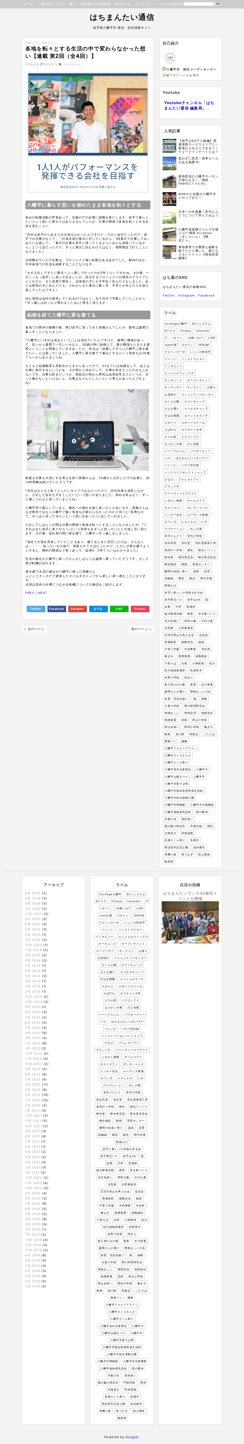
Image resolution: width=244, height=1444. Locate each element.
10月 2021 (33, 1126)
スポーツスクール (193, 422)
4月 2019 (32, 1281)
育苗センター (201, 564)
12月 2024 (33, 945)
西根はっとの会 (200, 691)
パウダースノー (200, 451)
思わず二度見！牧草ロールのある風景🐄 (198, 160)
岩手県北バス (173, 599)
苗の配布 (202, 812)
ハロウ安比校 (190, 465)
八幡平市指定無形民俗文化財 (184, 790)
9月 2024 (33, 955)
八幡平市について (51, 4)
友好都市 (199, 847)
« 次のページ (35, 629)
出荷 (184, 663)
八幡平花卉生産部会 (178, 769)
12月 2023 (33, 997)
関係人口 (170, 585)
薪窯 (193, 684)
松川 (212, 663)
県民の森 (190, 620)
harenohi (202, 330)
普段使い (187, 819)
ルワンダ (170, 521)
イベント (170, 359)
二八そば (209, 734)
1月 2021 (32, 1172)
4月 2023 (33, 1033)
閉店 (210, 826)
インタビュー (145, 4)
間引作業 (206, 578)
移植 (184, 564)
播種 (184, 741)
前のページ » (141, 629)
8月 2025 (33, 919)
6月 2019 (32, 1271)
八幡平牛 (202, 769)
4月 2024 (33, 981)
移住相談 (170, 564)
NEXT (42, 593)
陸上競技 (204, 854)
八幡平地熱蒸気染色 (178, 812)
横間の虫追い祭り (176, 571)
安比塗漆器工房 (205, 542)
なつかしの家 (173, 443)
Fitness (186, 330)
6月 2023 (33, 1022)
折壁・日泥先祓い (176, 698)
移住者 (169, 557)
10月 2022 (33, 1064)
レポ (204, 521)
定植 (184, 719)
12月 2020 (33, 1177)
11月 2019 (33, 1245)
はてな (98, 608)
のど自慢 (193, 443)
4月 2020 (33, 1219)
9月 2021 (32, 1131)
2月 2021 (32, 1167)
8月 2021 (32, 1136)
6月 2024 (33, 971)
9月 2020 (33, 1193)
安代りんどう (173, 535)
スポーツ (170, 422)
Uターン (187, 344)
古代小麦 (207, 620)
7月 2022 (33, 1079)
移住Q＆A (122, 4)
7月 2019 (32, 1266)
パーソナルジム (175, 451)
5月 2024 (33, 976)
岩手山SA (193, 599)
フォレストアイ (188, 479)
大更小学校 (172, 705)
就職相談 (201, 656)
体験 (204, 698)
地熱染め (207, 712)
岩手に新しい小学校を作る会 (184, 592)
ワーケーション (175, 528)
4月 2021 (32, 1157)
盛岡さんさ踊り (175, 691)
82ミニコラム (201, 323)
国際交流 (187, 642)
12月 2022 (33, 1053)
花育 (207, 571)
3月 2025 (33, 934)
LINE (119, 608)
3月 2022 (33, 1100)
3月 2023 (33, 1038)
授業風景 (184, 656)
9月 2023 (33, 1007)
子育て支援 (172, 649)
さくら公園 (172, 401)
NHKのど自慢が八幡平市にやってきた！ (197, 195)
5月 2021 (32, 1152)
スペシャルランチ (196, 415)
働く (72, 4)
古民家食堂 (185, 628)
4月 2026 (33, 898)
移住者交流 (185, 557)
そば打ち (170, 429)
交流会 (203, 635)
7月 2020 (33, 1203)
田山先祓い (172, 726)
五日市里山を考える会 (179, 635)
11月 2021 (33, 1121)
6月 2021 (32, 1146)
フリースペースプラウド (181, 493)
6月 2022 (33, 1084)
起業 (167, 606)
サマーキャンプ (194, 401)
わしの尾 (196, 528)
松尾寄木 (196, 670)
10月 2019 (33, 1250)
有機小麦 (170, 854)
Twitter (35, 608)
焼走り (188, 677)
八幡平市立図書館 (202, 804)
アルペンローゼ (175, 351)
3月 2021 (32, 1162)
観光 (192, 578)
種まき (169, 656)
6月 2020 (33, 1209)
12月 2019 (33, 1240)
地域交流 (190, 712)
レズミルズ (188, 521)
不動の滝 (170, 819)
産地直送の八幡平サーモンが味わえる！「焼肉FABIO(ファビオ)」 (198, 179)
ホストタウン (173, 507)
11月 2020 (33, 1183)
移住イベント (207, 550)
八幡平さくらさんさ (178, 755)
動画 (167, 734)
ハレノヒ (170, 465)
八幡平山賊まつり (176, 776)
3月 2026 (33, 903)
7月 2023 (33, 1017)
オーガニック (173, 380)
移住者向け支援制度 (96, 4)
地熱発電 (170, 719)
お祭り (211, 387)
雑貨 (201, 642)
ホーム (28, 4)
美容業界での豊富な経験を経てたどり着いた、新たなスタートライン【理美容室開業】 (198, 252)
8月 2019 (32, 1260)
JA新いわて (195, 337)
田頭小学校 (191, 726)
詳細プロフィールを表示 (181, 75)
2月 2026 (33, 909)
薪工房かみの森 (175, 684)
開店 (181, 578)
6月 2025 (33, 924)
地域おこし (172, 712)
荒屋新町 (170, 642)
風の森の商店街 (175, 826)
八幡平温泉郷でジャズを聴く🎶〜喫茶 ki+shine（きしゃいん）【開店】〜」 (198, 234)
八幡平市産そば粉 (176, 783)
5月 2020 (33, 1214)
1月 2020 (32, 1234)
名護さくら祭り (175, 840)
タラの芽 (170, 436)
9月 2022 (33, 1069)
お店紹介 (170, 394)
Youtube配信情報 (173, 4)
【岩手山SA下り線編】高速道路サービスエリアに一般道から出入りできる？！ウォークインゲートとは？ (198, 146)
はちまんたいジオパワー (192, 458)
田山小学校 (199, 719)
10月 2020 (33, 1188)
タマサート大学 (191, 429)
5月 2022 (33, 1090)
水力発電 (207, 684)
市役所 (205, 649)
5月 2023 (33, 1028)
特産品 (193, 734)
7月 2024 (33, 965)
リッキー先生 (173, 514)
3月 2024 (33, 986)
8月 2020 (33, 1198)
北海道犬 (170, 833)
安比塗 (185, 542)
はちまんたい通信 (122, 17)
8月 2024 (33, 960)
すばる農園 (172, 415)
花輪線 (169, 578)
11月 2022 (33, 1059)
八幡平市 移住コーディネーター (191, 69)
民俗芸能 (187, 833)
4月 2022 (33, 1095)
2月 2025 (33, 940)
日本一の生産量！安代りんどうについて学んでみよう (198, 213)
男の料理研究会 (194, 705)
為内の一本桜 (173, 550)
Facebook (56, 608)
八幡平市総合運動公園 (179, 797)
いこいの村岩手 (200, 351)
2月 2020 (33, 1229)
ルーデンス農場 (197, 514)
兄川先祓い (172, 620)
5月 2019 (32, 1276)
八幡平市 (199, 776)
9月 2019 (32, 1255)
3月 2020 (33, 1224)
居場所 (190, 606)
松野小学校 (172, 677)
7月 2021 (32, 1141)
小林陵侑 (198, 663)
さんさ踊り (172, 408)
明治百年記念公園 (176, 847)
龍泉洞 (169, 861)
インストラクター (193, 359)
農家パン (170, 741)
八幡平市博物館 (175, 804)
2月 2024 (33, 991)
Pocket (140, 608)
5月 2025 (33, 929)
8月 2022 (33, 1074)
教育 (190, 613)
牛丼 (178, 606)
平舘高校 (196, 826)
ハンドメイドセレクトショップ (185, 472)
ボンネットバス (197, 507)
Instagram (186, 295)
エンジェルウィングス (179, 373)
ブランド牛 (172, 486)
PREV (29, 593)
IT (166, 337)
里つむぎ (187, 854)
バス (167, 458)
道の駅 (180, 734)
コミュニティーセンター (197, 394)
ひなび (169, 479)
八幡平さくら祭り (176, 762)
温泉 (196, 571)
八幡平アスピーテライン (181, 748)
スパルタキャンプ (196, 408)
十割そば (170, 663)
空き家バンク (207, 613)
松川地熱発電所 (175, 670)
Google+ (77, 608)
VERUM (203, 344)
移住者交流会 (207, 557)
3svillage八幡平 (176, 323)
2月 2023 (33, 1043)
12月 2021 (33, 1115)
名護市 (194, 840)
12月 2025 (33, 914)
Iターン (178, 337)
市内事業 (190, 649)
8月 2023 (33, 1012)
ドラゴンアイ (190, 436)
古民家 (169, 628)
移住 (190, 550)
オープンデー (173, 387)
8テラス (170, 330)
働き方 (208, 726)
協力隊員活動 (173, 613)
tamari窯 (171, 344)
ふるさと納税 (173, 500)
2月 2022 (33, 1105)
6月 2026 (33, 893)
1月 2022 (32, 1110)
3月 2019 (32, 1286)
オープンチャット (199, 380)
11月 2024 (33, 950)
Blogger (132, 1437)
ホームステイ (196, 500)
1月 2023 (32, 1048)
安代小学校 (194, 535)
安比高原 (170, 542)
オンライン (194, 387)
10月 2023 (33, 1002)
